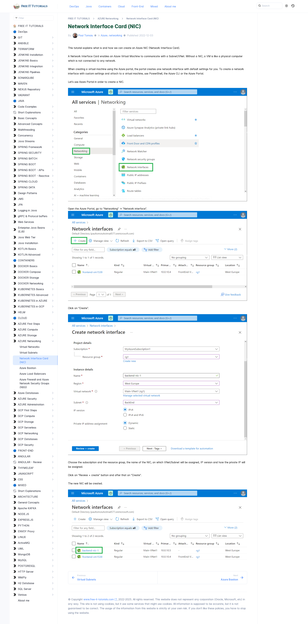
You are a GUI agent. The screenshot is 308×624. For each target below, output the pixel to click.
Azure (104, 35)
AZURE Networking (108, 18)
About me (170, 6)
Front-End (138, 6)
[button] (293, 6)
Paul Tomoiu (85, 35)
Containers (104, 6)
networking (115, 35)
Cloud (121, 6)
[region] (34, 323)
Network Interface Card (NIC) (142, 18)
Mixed (154, 6)
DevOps (74, 6)
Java (89, 6)
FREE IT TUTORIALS (79, 18)
